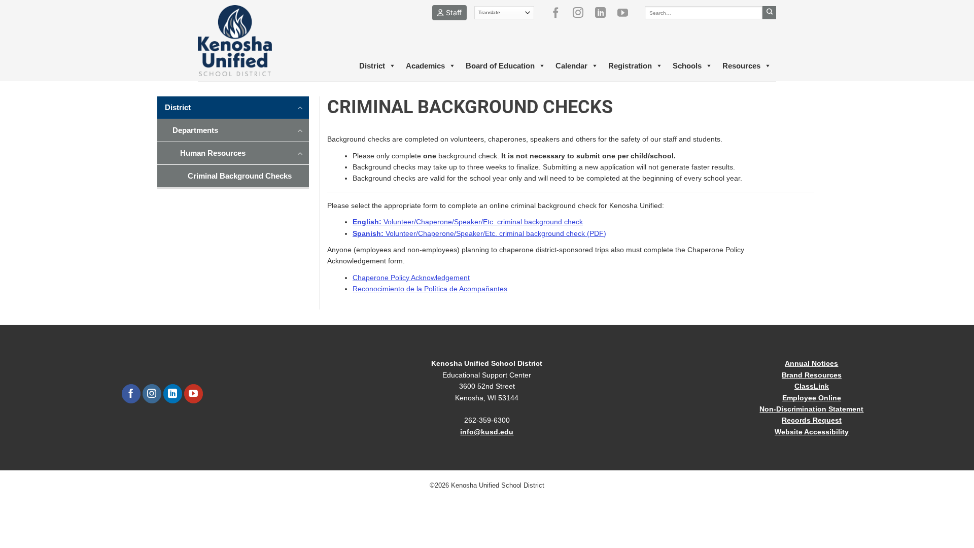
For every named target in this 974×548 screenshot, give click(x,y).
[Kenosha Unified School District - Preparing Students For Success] (243, 40)
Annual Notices (811, 363)
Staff (454, 12)
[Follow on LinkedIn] (604, 13)
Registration (630, 65)
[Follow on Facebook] (559, 13)
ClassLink (811, 386)
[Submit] (769, 12)
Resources (741, 65)
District (372, 65)
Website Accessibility (812, 432)
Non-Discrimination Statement (811, 409)
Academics (425, 65)
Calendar (571, 65)
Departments (195, 130)
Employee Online (811, 398)
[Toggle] (300, 107)
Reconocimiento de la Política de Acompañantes (430, 289)
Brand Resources (812, 375)
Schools (687, 65)
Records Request (812, 420)
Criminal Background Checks (240, 176)
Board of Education (500, 65)
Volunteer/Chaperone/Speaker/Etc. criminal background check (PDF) (479, 233)
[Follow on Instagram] (582, 13)
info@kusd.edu (486, 432)
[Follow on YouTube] (626, 13)
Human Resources (213, 153)
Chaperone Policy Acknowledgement (411, 277)
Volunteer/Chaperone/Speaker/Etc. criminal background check (468, 222)
